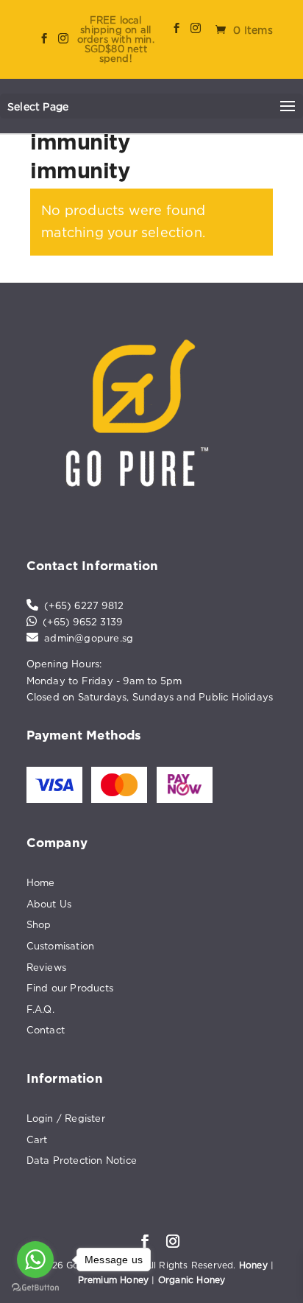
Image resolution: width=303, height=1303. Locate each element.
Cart (37, 1139)
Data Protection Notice (81, 1160)
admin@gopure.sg (88, 638)
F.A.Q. (40, 1009)
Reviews (46, 967)
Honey (253, 1265)
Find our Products (69, 988)
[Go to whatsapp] (35, 1259)
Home (40, 882)
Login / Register (65, 1118)
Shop (38, 924)
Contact (45, 1030)
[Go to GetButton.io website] (35, 1288)
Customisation (60, 946)
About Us (49, 904)
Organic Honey (192, 1280)
